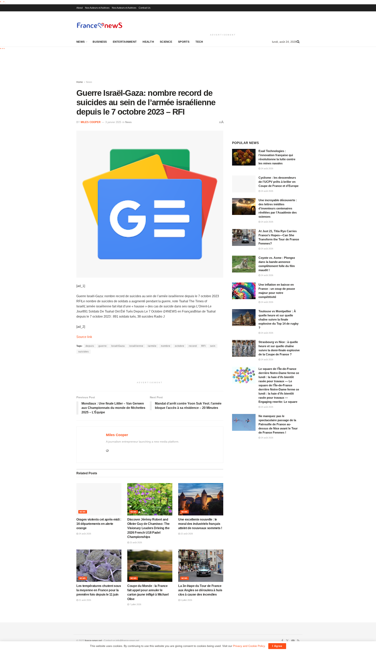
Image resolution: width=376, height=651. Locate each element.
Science (166, 41)
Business (100, 41)
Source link (84, 337)
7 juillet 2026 (135, 604)
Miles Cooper (90, 122)
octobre (179, 346)
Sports (184, 41)
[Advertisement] (223, 22)
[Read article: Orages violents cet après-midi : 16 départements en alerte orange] (98, 499)
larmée (152, 346)
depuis (90, 346)
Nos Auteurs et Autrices (97, 7)
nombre (165, 346)
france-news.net (93, 640)
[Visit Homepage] (99, 25)
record (193, 346)
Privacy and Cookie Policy (249, 645)
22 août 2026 (186, 533)
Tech (199, 41)
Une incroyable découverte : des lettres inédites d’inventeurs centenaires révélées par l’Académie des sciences (277, 208)
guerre (103, 346)
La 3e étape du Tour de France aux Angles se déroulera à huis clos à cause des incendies (200, 590)
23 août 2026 (135, 542)
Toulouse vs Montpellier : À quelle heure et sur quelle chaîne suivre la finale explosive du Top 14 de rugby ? (278, 319)
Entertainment (125, 41)
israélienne (136, 346)
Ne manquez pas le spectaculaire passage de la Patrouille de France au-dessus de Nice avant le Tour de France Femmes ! (278, 424)
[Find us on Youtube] (293, 640)
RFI (203, 346)
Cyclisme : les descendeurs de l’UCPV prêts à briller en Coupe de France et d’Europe (278, 181)
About (79, 7)
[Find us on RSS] (298, 640)
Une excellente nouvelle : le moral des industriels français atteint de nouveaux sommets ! (200, 524)
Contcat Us (144, 7)
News (80, 41)
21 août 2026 (84, 600)
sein (212, 346)
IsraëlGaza (118, 346)
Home (79, 82)
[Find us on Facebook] (282, 640)
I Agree (277, 646)
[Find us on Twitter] (287, 640)
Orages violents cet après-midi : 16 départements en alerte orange (98, 524)
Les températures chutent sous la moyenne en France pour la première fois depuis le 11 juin (98, 590)
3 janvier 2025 (113, 122)
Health (148, 41)
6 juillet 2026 (186, 600)
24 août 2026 (84, 533)
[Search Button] (298, 42)
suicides (83, 351)
